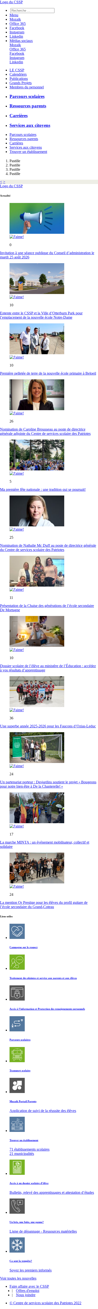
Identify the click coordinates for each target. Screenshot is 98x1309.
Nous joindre (25, 1295)
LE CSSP (17, 70)
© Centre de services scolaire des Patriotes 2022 (45, 1303)
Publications (19, 79)
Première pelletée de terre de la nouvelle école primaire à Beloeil (48, 373)
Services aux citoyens (30, 125)
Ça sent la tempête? (21, 1260)
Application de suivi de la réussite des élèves (43, 1111)
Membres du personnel (27, 87)
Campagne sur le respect (24, 947)
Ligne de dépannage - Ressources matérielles (43, 1231)
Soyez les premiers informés (31, 1270)
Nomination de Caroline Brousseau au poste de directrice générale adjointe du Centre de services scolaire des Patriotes (45, 431)
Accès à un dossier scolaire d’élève (29, 1183)
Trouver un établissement (28, 152)
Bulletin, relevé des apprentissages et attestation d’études (52, 1192)
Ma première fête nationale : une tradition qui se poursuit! (43, 489)
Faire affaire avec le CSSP (29, 1286)
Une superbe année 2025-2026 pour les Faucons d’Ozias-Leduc (48, 726)
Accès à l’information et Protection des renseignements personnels (47, 1008)
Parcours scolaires (27, 96)
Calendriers (18, 74)
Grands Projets (21, 83)
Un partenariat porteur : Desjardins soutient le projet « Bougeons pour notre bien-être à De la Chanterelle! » (48, 784)
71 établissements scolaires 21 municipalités (29, 1151)
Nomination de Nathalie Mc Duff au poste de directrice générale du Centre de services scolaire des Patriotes (48, 547)
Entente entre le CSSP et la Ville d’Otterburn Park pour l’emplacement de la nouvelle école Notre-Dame (41, 315)
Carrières (19, 115)
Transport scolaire (20, 1070)
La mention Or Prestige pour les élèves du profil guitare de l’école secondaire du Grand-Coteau (44, 904)
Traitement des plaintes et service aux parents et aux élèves (43, 978)
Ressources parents (28, 105)
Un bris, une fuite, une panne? (27, 1222)
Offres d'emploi (27, 1291)
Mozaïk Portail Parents (23, 1101)
